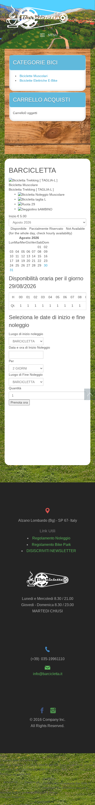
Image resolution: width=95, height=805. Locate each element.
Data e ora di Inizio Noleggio (29, 347)
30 (46, 265)
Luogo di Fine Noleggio (26, 374)
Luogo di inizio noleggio (26, 334)
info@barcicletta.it (47, 674)
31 (11, 270)
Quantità (15, 388)
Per (11, 361)
